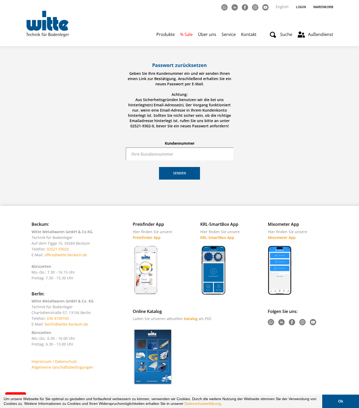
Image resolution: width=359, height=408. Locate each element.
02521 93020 (58, 249)
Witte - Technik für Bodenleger (47, 24)
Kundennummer (179, 143)
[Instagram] (255, 7)
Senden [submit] (179, 173)
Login (301, 7)
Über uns (207, 34)
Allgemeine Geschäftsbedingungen (62, 367)
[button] (224, 404)
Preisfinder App (147, 237)
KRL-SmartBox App (217, 237)
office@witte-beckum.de (66, 254)
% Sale (186, 34)
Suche (286, 34)
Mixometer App (282, 237)
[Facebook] (245, 7)
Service (229, 34)
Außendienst (320, 34)
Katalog (191, 318)
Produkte (165, 34)
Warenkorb (323, 7)
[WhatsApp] (224, 7)
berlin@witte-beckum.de (66, 324)
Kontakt (249, 34)
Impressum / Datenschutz (54, 361)
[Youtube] (265, 7)
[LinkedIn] (235, 7)
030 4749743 (58, 318)
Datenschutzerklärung (202, 403)
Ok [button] (340, 401)
